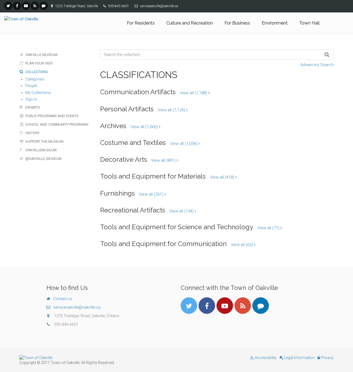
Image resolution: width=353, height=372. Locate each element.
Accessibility (265, 357)
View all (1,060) (144, 126)
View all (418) (222, 177)
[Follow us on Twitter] (8, 6)
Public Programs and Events (52, 116)
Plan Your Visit (39, 63)
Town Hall (309, 23)
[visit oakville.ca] (95, 357)
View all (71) (268, 227)
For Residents (141, 23)
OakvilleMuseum (41, 150)
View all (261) (151, 194)
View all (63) (242, 244)
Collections (36, 72)
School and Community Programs (57, 124)
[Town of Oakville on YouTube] (26, 6)
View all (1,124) (172, 109)
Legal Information (299, 357)
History (32, 133)
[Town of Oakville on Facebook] (17, 6)
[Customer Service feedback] (43, 6)
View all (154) (182, 211)
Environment (275, 23)
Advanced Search (317, 64)
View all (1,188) (194, 92)
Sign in (31, 99)
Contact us (62, 298)
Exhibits (32, 107)
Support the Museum (44, 141)
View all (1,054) (184, 143)
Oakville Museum (41, 55)
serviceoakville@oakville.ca (76, 307)
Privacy (327, 357)
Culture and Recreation (189, 23)
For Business (237, 23)
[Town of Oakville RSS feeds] (35, 6)
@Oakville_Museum (43, 159)
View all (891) (163, 160)
